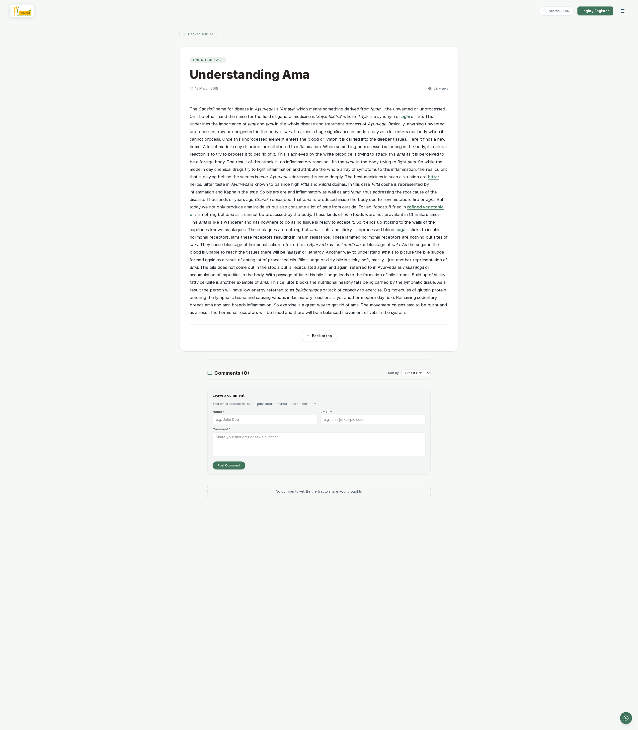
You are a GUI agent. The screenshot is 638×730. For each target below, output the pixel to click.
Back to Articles (201, 34)
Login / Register (595, 11)
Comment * (221, 429)
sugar (401, 229)
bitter (433, 176)
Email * (326, 412)
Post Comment (229, 465)
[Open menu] (622, 10)
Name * (219, 412)
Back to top (322, 336)
